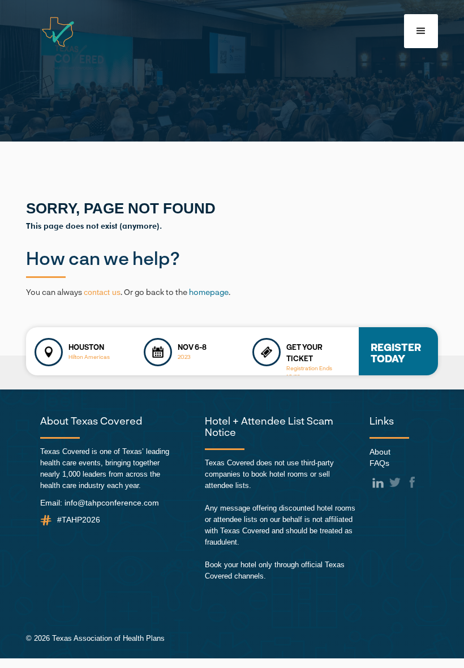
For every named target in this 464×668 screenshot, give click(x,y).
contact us (102, 292)
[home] (51, 32)
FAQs (379, 463)
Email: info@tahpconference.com (99, 502)
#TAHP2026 (78, 519)
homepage (209, 292)
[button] (421, 31)
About (380, 451)
